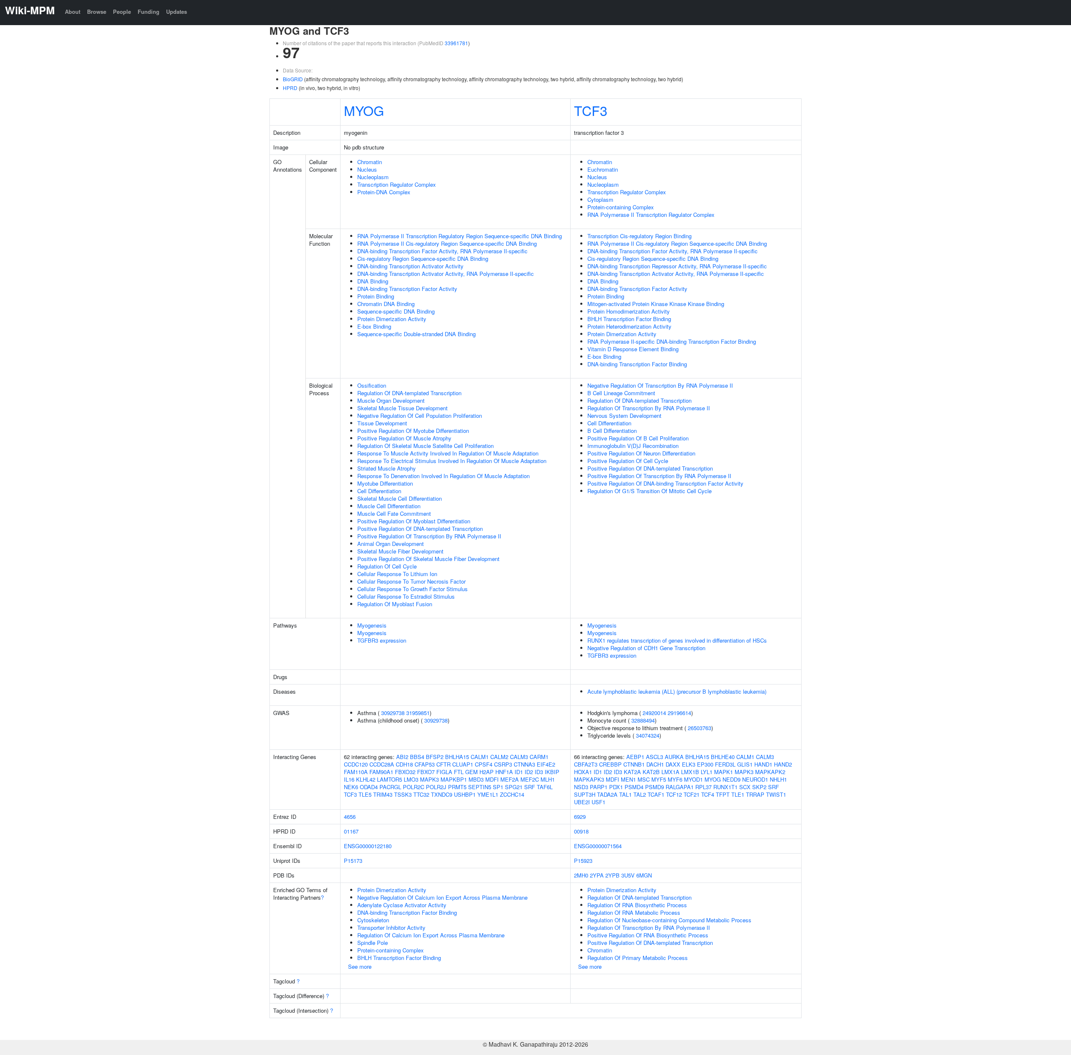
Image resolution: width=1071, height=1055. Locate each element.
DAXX (673, 764)
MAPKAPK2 (770, 772)
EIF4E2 (546, 764)
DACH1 (655, 764)
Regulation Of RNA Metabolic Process (633, 912)
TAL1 (625, 794)
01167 (351, 831)
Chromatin (369, 162)
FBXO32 (405, 772)
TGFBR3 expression (381, 640)
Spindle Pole (372, 943)
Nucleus (367, 169)
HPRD (290, 87)
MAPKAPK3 (589, 779)
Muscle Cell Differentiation (388, 506)
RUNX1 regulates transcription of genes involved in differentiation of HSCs (677, 640)
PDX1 (616, 787)
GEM (471, 772)
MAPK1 (723, 772)
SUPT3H (584, 794)
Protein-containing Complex (620, 207)
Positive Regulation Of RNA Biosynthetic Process (647, 935)
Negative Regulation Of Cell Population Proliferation (419, 415)
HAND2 (783, 764)
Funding (148, 11)
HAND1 (763, 764)
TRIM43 (382, 794)
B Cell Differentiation (612, 431)
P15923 (583, 861)
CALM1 (480, 757)
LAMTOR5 (389, 779)
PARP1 (598, 787)
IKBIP (552, 772)
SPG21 (514, 787)
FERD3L (725, 764)
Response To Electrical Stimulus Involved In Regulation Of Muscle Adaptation (451, 461)
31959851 (418, 713)
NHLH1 (778, 779)
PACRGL (390, 787)
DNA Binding (372, 281)
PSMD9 (654, 787)
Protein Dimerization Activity (391, 319)
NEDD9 (731, 779)
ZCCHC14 (512, 794)
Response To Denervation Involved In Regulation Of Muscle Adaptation (443, 476)
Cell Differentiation (379, 491)
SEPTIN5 (479, 787)
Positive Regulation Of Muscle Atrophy (404, 438)
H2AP (486, 772)
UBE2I (582, 802)
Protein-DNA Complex (383, 192)
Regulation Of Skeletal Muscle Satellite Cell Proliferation (425, 446)
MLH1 (548, 779)
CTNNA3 (524, 764)
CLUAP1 (462, 764)
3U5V (628, 875)
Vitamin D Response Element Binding (633, 349)
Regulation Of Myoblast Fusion (394, 604)
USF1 (598, 802)
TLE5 (365, 794)
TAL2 (639, 794)
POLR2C (413, 787)
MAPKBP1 (454, 779)
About (72, 11)
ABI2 (402, 757)
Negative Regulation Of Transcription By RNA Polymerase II (660, 385)
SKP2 (759, 787)
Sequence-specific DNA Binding (396, 311)
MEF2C (529, 779)
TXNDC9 (441, 794)
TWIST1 (776, 794)
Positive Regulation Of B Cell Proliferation (638, 438)
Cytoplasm (600, 199)
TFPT (723, 794)
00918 (581, 831)
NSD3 (581, 787)
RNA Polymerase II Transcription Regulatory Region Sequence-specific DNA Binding (459, 236)
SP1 (498, 787)
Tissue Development (382, 423)
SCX (745, 787)
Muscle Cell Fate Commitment (394, 513)
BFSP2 (434, 757)
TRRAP (755, 794)
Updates (176, 11)
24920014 (654, 713)
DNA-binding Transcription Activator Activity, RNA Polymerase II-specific (445, 274)
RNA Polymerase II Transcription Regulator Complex (651, 215)
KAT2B (651, 772)
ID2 (529, 772)
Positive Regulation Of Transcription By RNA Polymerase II (429, 536)
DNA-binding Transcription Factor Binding (637, 364)
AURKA (674, 757)
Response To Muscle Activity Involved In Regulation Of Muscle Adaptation (447, 453)
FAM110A (356, 772)
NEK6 (351, 787)
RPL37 (703, 787)
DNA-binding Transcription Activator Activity (410, 266)
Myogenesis (372, 625)
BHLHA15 (457, 757)
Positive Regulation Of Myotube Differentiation (413, 431)
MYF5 (658, 779)
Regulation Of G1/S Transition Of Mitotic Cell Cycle (649, 491)
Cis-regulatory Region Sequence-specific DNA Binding (422, 258)
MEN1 (628, 779)
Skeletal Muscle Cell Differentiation (399, 498)
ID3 (539, 772)
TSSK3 (403, 794)
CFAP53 (425, 764)
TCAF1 (656, 794)
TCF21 (691, 794)
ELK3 (688, 764)
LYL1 (706, 772)
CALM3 (519, 757)
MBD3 (476, 779)
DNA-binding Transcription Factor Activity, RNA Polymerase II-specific (442, 251)
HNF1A (504, 772)
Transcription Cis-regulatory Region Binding (639, 236)
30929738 (393, 713)
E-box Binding (374, 326)
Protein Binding (375, 296)
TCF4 (707, 794)
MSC (644, 779)
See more (360, 966)
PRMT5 (457, 787)
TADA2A (607, 794)
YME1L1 (487, 794)
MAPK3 (429, 779)
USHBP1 (465, 794)
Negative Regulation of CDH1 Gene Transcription (646, 648)
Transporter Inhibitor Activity (391, 927)
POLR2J (436, 787)
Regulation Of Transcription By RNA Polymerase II (648, 408)
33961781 (456, 42)
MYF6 (675, 779)
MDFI (492, 779)
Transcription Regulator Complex (396, 184)
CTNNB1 (634, 764)
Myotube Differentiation (385, 483)
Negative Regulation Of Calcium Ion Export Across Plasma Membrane (442, 897)
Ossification (371, 385)
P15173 (353, 861)
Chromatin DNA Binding (386, 304)
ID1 (519, 772)
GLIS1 (745, 764)
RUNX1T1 (725, 787)
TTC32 (421, 794)
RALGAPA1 (680, 787)
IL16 (349, 779)
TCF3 (590, 110)
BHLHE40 (723, 757)
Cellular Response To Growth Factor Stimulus (412, 589)
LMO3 (411, 779)
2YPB (612, 875)
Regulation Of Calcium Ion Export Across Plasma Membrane (431, 935)
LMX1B (690, 772)
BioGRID (293, 78)
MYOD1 (693, 779)
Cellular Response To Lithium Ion (397, 574)
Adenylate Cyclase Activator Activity (401, 905)
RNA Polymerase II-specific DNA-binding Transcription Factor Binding (671, 341)
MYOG (364, 110)
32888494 (643, 720)
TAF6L (545, 787)
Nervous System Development (624, 415)
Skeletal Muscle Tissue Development (402, 408)
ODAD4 (369, 787)
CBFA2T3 (585, 764)
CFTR (443, 764)
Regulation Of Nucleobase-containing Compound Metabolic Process (669, 920)
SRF (529, 787)
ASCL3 (654, 757)
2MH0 (581, 875)
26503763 (699, 728)
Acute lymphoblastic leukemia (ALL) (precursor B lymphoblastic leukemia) (676, 691)
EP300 (705, 764)
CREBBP (610, 764)
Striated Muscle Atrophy (386, 468)
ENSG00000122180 (368, 846)
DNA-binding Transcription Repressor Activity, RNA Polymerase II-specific (677, 266)
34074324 (647, 735)
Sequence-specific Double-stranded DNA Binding (416, 334)
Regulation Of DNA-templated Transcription (409, 393)
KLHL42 (365, 779)
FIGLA (444, 772)
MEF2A (509, 779)
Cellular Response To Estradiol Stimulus (406, 596)
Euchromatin (602, 169)
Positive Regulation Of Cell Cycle (627, 461)
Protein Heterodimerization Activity (629, 326)
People (122, 11)
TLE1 (737, 794)
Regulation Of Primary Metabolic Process (637, 958)
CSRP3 (503, 764)
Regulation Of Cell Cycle (387, 566)
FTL (459, 772)
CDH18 (404, 764)
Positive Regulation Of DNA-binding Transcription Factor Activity (665, 483)
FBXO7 (426, 772)
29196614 (679, 713)
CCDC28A (381, 764)
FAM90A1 (381, 772)
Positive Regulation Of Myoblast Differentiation (413, 521)
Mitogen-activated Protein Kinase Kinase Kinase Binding (655, 304)
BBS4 (417, 757)
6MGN (644, 875)
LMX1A (670, 772)
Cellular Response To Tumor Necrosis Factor (411, 581)
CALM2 (499, 757)
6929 (580, 817)
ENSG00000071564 (598, 846)
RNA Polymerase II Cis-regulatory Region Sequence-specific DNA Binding (447, 243)
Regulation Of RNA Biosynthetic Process (637, 905)
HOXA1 (583, 772)
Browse (96, 11)
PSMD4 (634, 787)
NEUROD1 (755, 779)
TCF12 (674, 794)
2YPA (597, 875)
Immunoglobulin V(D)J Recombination (633, 446)
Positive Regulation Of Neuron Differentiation (641, 453)
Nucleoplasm (373, 177)
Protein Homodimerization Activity (628, 311)
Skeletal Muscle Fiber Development (400, 551)
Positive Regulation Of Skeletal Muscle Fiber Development (428, 559)
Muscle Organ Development (391, 400)
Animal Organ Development (390, 544)
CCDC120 (356, 764)
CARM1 (539, 757)
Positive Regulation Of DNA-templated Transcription (420, 529)
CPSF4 (483, 764)
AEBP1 (635, 757)
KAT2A (632, 772)
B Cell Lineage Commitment (621, 393)
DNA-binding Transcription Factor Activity (407, 289)
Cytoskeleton (373, 920)
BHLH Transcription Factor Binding (629, 319)
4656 (350, 817)
